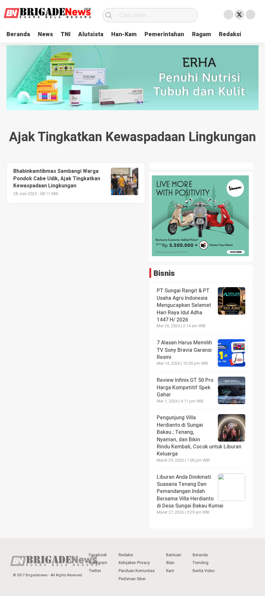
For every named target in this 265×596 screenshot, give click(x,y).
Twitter (95, 571)
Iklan (170, 563)
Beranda (18, 34)
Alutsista (90, 34)
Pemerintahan (164, 34)
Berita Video (204, 571)
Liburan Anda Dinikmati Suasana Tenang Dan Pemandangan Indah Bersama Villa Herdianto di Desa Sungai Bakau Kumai (191, 491)
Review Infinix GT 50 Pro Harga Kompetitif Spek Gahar (185, 387)
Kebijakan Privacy (134, 563)
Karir (170, 571)
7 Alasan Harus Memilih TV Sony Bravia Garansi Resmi (184, 350)
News (45, 34)
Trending (200, 563)
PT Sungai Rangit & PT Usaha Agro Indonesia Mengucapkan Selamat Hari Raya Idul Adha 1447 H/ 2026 (184, 305)
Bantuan (173, 555)
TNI (65, 34)
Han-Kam (124, 34)
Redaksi (230, 34)
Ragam (201, 34)
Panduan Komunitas (137, 571)
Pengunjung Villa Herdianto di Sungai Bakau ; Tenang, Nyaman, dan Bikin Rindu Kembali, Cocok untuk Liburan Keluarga (199, 436)
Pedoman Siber (132, 579)
